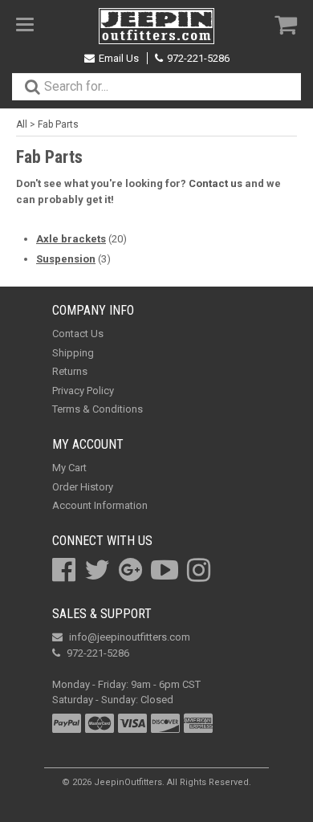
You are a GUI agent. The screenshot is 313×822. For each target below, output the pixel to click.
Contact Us (78, 334)
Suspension (66, 259)
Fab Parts (58, 124)
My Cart (69, 468)
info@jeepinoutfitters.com (129, 637)
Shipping (73, 353)
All (21, 124)
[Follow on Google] (130, 570)
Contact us (215, 183)
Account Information (100, 505)
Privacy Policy (83, 391)
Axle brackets (71, 239)
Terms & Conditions (97, 409)
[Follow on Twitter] (97, 570)
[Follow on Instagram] (198, 570)
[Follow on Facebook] (63, 570)
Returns (69, 371)
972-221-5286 (198, 58)
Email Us (119, 58)
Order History (82, 487)
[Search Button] (32, 86)
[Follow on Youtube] (164, 570)
